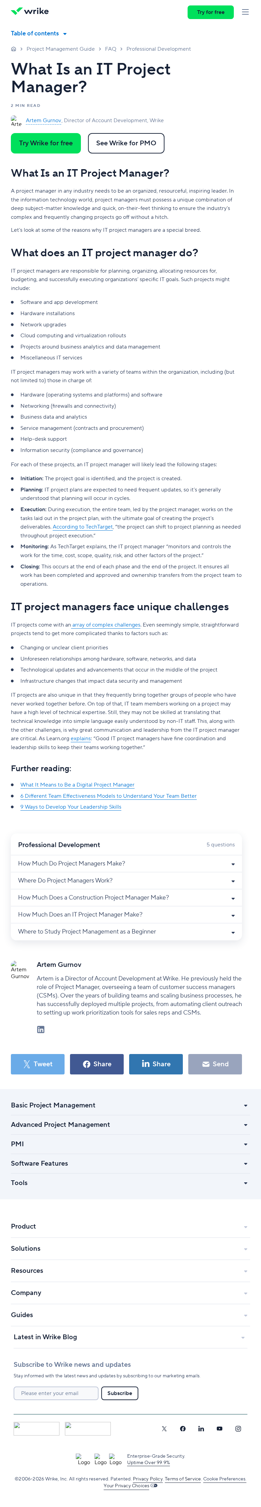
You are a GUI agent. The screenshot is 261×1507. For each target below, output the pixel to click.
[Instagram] (238, 1428)
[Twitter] (164, 1428)
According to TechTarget (83, 526)
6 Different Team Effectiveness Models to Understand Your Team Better (108, 796)
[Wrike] (32, 12)
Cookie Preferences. (224, 1479)
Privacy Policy (148, 1479)
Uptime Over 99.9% (148, 1463)
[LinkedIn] (201, 1428)
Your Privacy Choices (126, 1486)
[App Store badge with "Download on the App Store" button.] (36, 1429)
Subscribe (119, 1393)
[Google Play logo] (88, 1429)
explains (81, 738)
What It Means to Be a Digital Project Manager (77, 784)
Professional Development (158, 49)
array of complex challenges (105, 624)
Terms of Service (183, 1479)
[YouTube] (219, 1428)
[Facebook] (182, 1428)
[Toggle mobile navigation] (245, 12)
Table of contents (35, 33)
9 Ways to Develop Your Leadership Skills (70, 807)
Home (13, 48)
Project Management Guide (61, 49)
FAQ (110, 49)
